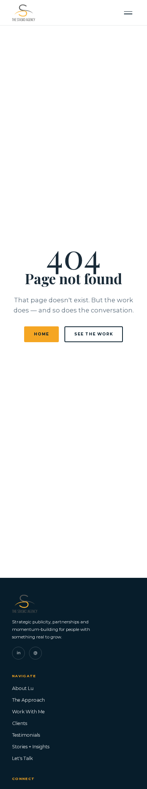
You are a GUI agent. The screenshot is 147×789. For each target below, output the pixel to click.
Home (41, 334)
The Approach (28, 700)
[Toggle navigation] (128, 12)
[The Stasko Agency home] (23, 13)
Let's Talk (22, 758)
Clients (19, 723)
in (19, 652)
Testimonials (26, 735)
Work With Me (28, 711)
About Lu (23, 688)
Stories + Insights (30, 746)
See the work (93, 334)
